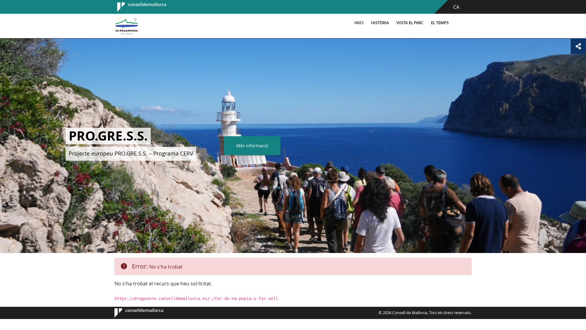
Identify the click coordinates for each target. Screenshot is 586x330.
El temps (440, 22)
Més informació (252, 145)
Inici (359, 22)
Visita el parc (409, 22)
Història (380, 22)
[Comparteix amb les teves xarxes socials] (578, 46)
